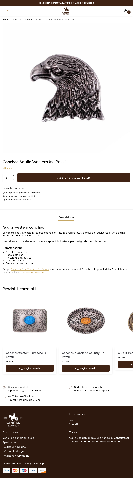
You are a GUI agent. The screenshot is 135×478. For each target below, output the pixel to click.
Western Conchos (22, 19)
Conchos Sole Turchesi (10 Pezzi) (30, 269)
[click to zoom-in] (67, 88)
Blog (72, 420)
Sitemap (39, 463)
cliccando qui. (112, 441)
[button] (126, 11)
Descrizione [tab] (66, 217)
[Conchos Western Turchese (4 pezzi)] (29, 321)
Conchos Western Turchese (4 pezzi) (26, 355)
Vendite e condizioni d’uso (18, 437)
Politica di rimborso (14, 446)
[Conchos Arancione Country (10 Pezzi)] (85, 321)
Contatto (74, 424)
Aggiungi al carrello (73, 177)
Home (6, 19)
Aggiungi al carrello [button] (29, 368)
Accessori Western (34, 272)
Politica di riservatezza (16, 455)
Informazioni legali (14, 451)
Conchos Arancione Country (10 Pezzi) (83, 355)
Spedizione (9, 442)
